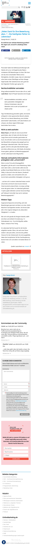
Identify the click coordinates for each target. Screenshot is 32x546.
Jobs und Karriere (13, 24)
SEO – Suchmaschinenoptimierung (13, 479)
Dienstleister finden (9, 505)
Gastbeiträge (7, 522)
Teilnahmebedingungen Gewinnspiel (14, 535)
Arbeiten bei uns (8, 526)
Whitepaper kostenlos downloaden (13, 500)
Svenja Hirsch (10, 275)
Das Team (6, 524)
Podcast (6, 512)
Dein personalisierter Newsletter (13, 498)
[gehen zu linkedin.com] (27, 8)
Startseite (3, 24)
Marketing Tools (8, 488)
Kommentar (6, 369)
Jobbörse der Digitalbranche (11, 507)
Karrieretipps (5, 26)
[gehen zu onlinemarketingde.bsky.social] (29, 8)
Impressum (7, 529)
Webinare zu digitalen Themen (12, 503)
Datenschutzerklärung (21, 410)
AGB (5, 533)
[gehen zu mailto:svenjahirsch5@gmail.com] (20, 279)
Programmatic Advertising (11, 486)
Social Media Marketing (10, 477)
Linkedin (26, 246)
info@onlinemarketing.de (21, 401)
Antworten (4, 340)
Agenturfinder (7, 496)
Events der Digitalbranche (11, 509)
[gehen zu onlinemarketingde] (22, 7)
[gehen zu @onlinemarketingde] (24, 8)
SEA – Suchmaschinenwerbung (12, 481)
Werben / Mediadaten (10, 520)
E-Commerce (7, 483)
